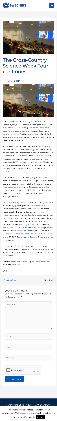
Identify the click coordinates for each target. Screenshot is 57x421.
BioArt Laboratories (11, 227)
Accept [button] (40, 417)
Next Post (50, 280)
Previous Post (8, 280)
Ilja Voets (28, 231)
